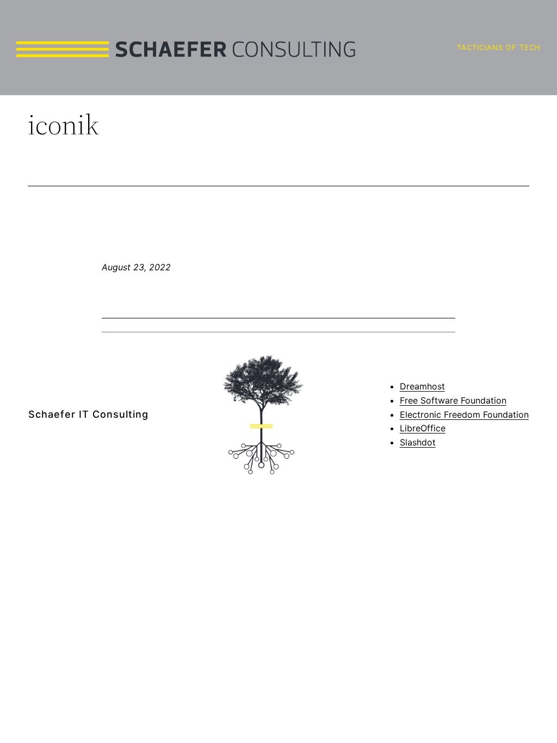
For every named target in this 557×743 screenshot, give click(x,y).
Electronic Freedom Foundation (464, 414)
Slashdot (418, 442)
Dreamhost (422, 386)
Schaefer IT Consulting (88, 414)
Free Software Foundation (453, 400)
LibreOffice (422, 428)
